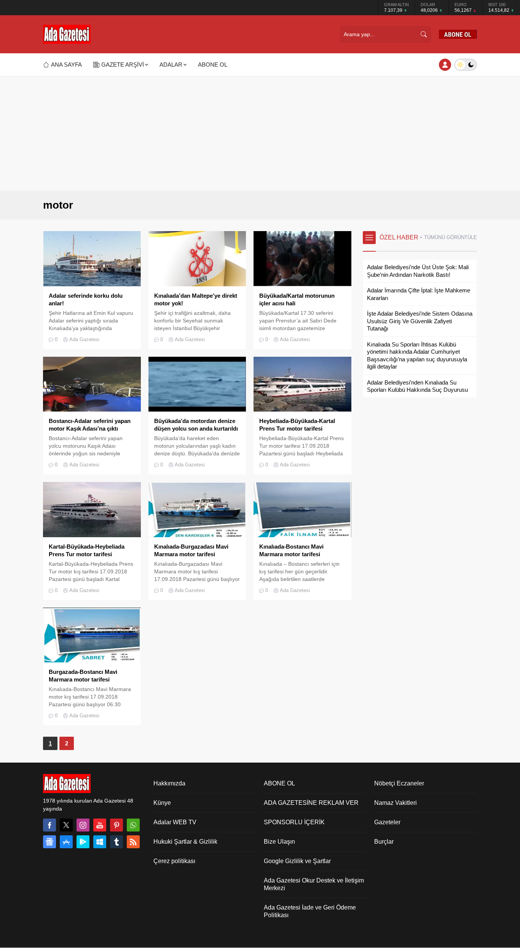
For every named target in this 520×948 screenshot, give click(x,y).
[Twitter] (66, 825)
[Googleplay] (83, 841)
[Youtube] (99, 825)
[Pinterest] (116, 825)
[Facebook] (49, 825)
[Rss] (133, 841)
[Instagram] (83, 825)
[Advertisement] (260, 133)
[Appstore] (66, 841)
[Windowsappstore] (99, 841)
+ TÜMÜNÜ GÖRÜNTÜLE (448, 237)
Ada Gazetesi (84, 339)
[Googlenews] (49, 841)
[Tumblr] (116, 841)
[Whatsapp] (133, 825)
